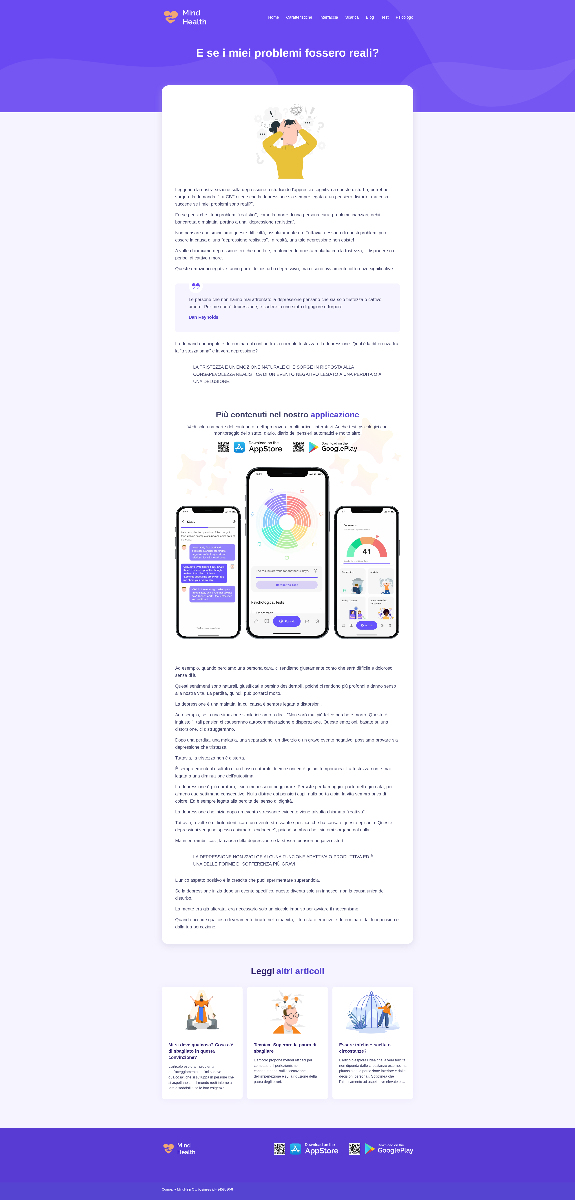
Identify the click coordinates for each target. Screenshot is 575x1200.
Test (385, 17)
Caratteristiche (299, 17)
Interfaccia (328, 17)
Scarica (352, 17)
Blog (370, 17)
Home (273, 17)
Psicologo (404, 17)
